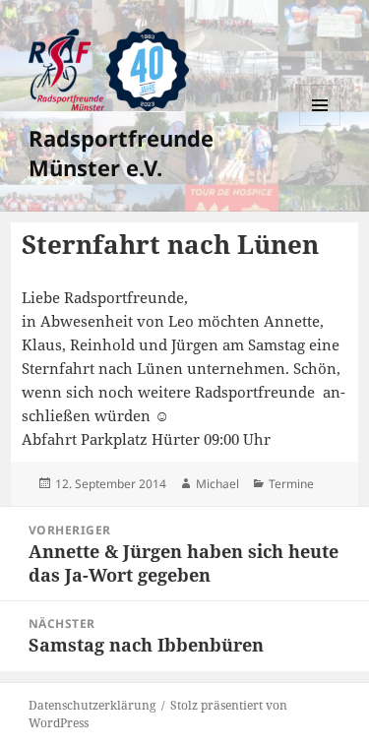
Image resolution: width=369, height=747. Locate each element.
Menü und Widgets (320, 125)
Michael (217, 483)
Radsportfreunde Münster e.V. (121, 152)
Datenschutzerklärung (92, 705)
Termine (291, 483)
